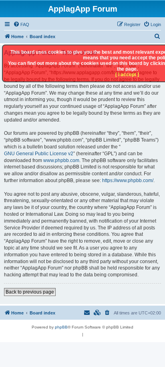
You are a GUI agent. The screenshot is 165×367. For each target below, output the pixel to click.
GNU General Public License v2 (38, 153)
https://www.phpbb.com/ (127, 180)
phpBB (61, 327)
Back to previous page (30, 292)
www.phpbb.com (61, 160)
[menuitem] (21, 24)
